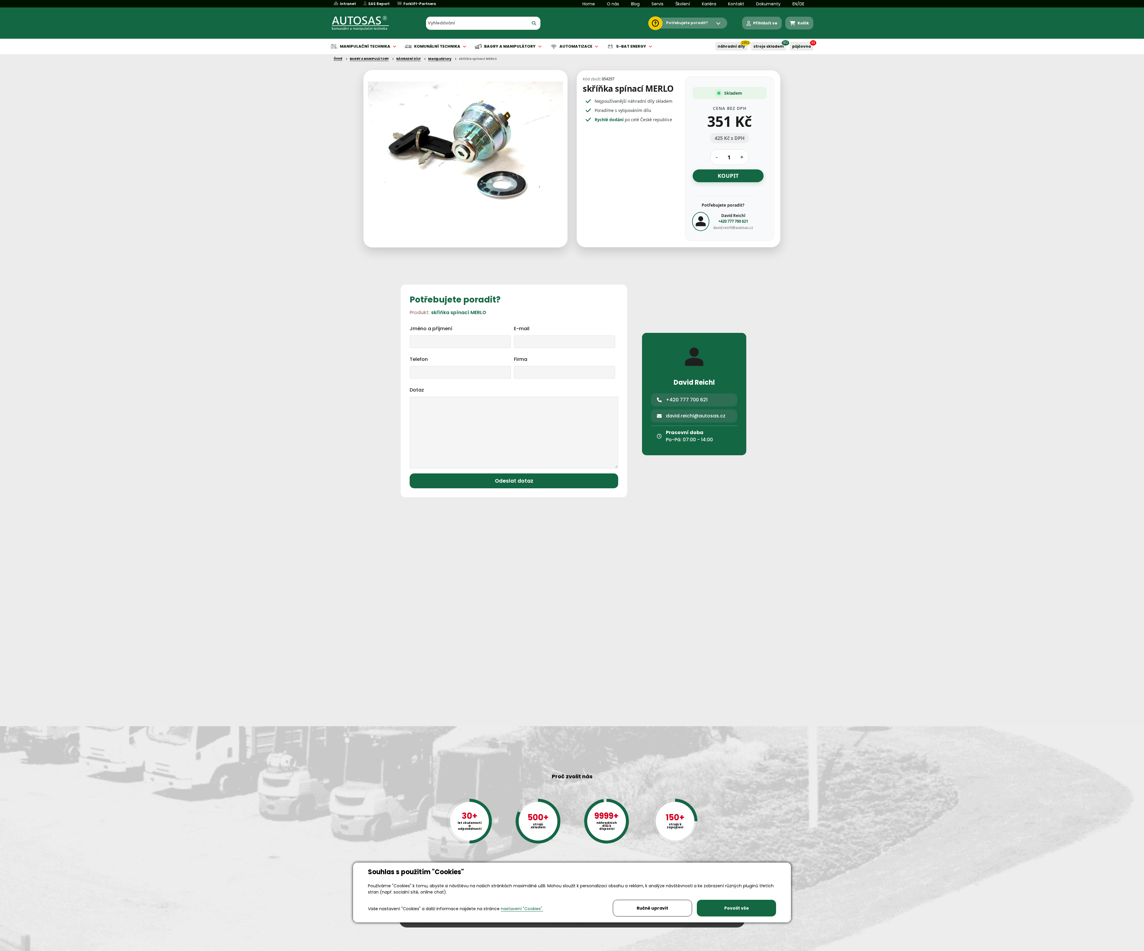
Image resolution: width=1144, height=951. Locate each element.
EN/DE (798, 4)
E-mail (521, 328)
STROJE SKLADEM (768, 46)
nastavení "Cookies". (522, 909)
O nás (613, 4)
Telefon (419, 359)
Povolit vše (736, 908)
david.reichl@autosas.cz (733, 227)
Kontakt (736, 4)
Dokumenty (768, 4)
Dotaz (417, 389)
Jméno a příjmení (431, 328)
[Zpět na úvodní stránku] (365, 23)
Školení (682, 4)
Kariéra (709, 4)
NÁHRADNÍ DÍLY (731, 46)
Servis (657, 4)
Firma (520, 359)
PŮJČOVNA (801, 46)
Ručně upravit (652, 908)
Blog (635, 4)
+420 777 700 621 (733, 221)
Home (588, 4)
